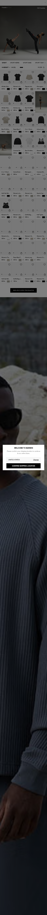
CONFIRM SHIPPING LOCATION (23, 466)
